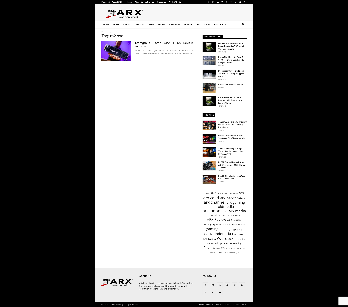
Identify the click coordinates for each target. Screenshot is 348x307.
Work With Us (175, 2)
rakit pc (219, 243)
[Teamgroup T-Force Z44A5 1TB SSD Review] (116, 51)
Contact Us (161, 2)
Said (136, 47)
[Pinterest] (227, 2)
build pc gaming (209, 224)
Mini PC (241, 234)
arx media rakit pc (217, 215)
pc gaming (240, 239)
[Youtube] (245, 2)
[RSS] (231, 2)
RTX (223, 248)
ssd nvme (213, 253)
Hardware (174, 24)
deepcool (241, 225)
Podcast (127, 24)
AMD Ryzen (233, 193)
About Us (139, 2)
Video (116, 24)
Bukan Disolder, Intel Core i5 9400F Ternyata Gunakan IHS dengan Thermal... (231, 60)
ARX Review (216, 219)
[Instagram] (213, 2)
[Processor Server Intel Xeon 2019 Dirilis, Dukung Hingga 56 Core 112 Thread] (209, 74)
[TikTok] (236, 2)
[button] (243, 24)
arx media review (233, 215)
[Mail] (222, 2)
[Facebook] (209, 2)
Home (129, 2)
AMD (213, 193)
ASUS (229, 220)
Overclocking (203, 24)
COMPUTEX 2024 (222, 224)
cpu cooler (233, 224)
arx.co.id (211, 197)
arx (241, 192)
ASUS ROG (238, 220)
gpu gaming (237, 229)
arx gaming (235, 202)
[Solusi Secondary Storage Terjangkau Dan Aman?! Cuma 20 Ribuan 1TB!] (209, 152)
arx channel (214, 202)
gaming (212, 228)
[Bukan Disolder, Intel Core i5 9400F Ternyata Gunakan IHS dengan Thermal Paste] (209, 60)
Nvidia (212, 239)
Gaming (188, 24)
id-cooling (209, 234)
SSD (234, 248)
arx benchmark (232, 198)
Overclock (225, 238)
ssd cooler (241, 248)
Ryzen (229, 248)
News (151, 24)
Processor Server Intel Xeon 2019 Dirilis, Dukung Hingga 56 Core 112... (231, 73)
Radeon (210, 243)
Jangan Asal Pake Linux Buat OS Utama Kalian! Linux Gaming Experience (232, 124)
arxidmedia (224, 206)
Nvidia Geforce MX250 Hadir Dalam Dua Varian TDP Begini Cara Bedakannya (231, 46)
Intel (234, 234)
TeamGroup (222, 252)
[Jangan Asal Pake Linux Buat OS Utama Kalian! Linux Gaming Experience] (209, 125)
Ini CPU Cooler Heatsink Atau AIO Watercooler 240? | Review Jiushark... (232, 165)
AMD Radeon (222, 194)
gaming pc (224, 229)
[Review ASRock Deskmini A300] (209, 88)
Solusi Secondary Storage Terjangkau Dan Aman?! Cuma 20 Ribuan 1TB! (231, 151)
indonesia (223, 233)
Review (161, 24)
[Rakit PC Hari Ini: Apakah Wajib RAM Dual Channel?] (209, 179)
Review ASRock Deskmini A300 (231, 85)
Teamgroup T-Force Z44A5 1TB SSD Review (164, 43)
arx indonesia (215, 210)
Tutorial (140, 24)
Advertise (149, 2)
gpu (230, 229)
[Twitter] (240, 2)
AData (206, 193)
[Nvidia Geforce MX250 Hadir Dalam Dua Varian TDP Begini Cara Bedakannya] (209, 47)
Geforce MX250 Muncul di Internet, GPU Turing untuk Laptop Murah (230, 100)
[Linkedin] (218, 2)
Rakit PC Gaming (232, 243)
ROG (218, 248)
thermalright (234, 253)
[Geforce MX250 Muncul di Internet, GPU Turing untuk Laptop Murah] (209, 101)
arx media (237, 211)
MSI (205, 239)
